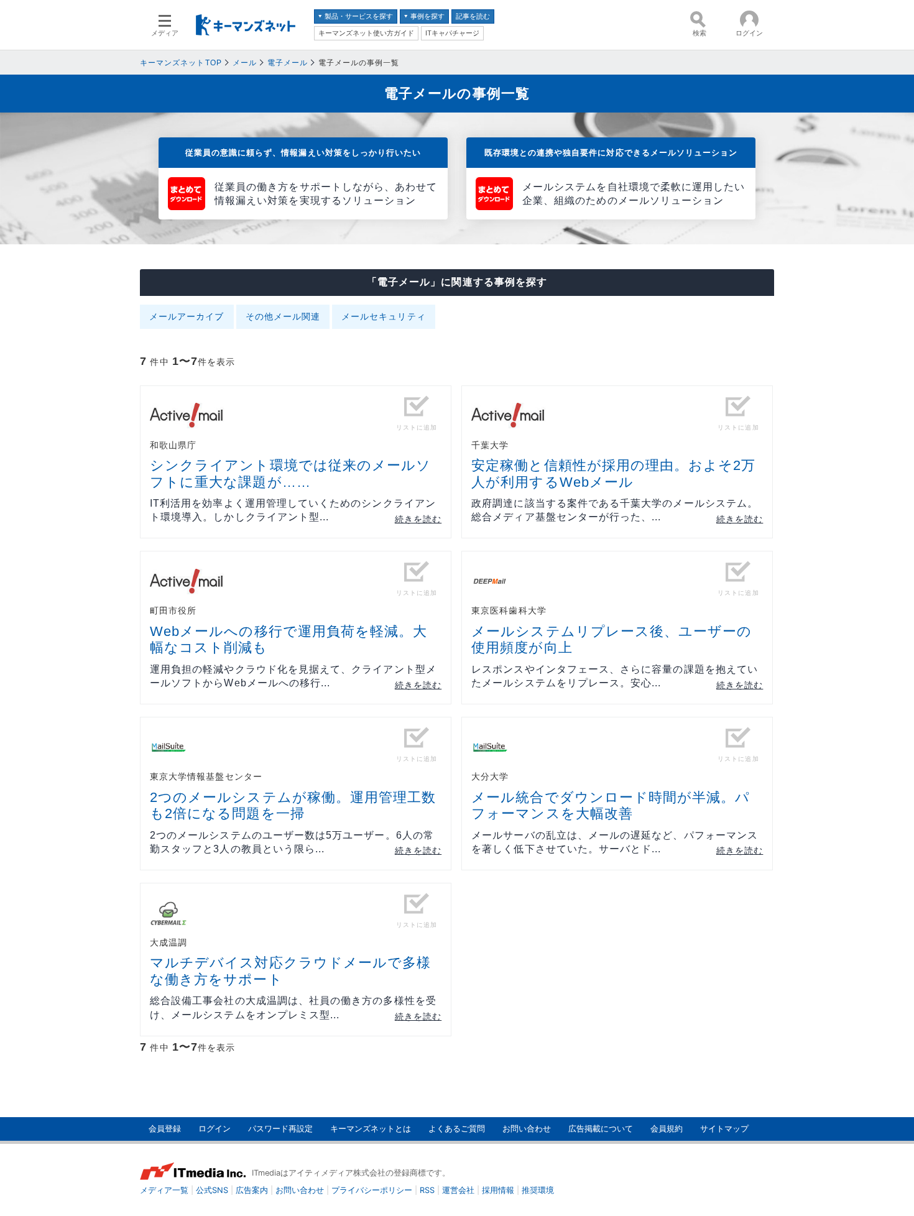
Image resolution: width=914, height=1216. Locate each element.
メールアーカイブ (186, 316)
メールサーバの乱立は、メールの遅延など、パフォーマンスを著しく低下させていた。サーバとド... (614, 842)
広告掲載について (600, 1128)
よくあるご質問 (456, 1128)
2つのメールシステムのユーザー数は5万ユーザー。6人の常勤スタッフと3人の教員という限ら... (292, 842)
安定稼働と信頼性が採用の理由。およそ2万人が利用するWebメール (613, 473)
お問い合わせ (526, 1128)
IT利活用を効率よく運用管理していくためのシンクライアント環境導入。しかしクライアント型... (293, 510)
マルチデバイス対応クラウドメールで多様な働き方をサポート (290, 971)
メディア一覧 (164, 1190)
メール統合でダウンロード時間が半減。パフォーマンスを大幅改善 (610, 805)
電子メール (287, 62)
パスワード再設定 (280, 1128)
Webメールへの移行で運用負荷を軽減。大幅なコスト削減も (288, 639)
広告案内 (252, 1190)
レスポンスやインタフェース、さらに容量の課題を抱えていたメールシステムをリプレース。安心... (614, 676)
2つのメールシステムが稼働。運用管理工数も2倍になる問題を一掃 (293, 805)
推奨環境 (538, 1190)
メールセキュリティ (383, 316)
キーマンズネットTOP (181, 62)
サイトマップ (724, 1128)
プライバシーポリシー (371, 1190)
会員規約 (666, 1128)
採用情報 (498, 1190)
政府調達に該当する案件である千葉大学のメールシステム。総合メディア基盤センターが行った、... (614, 510)
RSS (427, 1190)
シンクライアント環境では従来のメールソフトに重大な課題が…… (290, 473)
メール (245, 62)
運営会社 (458, 1190)
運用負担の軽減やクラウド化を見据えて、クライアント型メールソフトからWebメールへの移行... (293, 676)
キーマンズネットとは (370, 1128)
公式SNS (212, 1190)
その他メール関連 (283, 316)
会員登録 (165, 1128)
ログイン (214, 1128)
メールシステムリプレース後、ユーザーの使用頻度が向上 (611, 639)
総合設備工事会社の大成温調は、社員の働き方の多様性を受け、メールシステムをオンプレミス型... (293, 1007)
